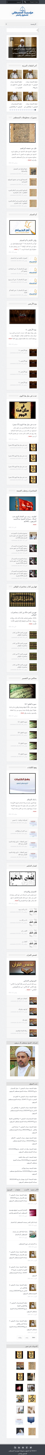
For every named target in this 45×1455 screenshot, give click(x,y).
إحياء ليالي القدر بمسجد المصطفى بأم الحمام (24, 1222)
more (29, 160)
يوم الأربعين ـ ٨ (31, 330)
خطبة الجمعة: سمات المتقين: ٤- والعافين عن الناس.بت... (31, 106)
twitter (30, 1447)
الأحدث (26, 1190)
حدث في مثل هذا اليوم (28, 396)
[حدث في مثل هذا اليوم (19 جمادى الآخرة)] (19, 1355)
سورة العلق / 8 (23, 754)
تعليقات (17, 1190)
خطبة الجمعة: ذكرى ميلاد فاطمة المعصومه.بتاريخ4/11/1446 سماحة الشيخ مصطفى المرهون (25, 1160)
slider (33, 1337)
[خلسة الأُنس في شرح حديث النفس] (32, 1365)
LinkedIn (19, 1447)
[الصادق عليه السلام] (31, 1420)
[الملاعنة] (20, 1365)
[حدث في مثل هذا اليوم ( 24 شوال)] (32, 1398)
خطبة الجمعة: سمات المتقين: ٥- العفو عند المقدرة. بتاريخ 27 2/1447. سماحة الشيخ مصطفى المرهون (22, 1099)
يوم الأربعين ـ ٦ (23, 361)
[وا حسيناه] (19, 1387)
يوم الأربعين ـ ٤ (23, 382)
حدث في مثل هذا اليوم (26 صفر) (18, 445)
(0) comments (14, 173)
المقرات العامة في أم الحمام (19, 258)
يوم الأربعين (32, 304)
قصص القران (32, 955)
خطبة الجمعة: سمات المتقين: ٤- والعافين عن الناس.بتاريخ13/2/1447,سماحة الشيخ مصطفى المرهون (23, 1110)
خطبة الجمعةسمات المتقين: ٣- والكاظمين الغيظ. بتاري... (15, 106)
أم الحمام (33, 214)
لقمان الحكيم (32, 866)
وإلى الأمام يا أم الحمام (28, 240)
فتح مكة (24, 1020)
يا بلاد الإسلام (31, 799)
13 (10, 110)
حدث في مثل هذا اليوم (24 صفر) (18, 466)
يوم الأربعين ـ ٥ (23, 372)
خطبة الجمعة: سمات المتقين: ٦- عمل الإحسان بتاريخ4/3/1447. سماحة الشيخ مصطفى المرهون (18, 1198)
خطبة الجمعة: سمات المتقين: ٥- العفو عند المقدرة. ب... (16, 84)
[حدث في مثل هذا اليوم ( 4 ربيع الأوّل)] (20, 1376)
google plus (22, 1447)
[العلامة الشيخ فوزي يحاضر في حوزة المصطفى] (20, 1398)
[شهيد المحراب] (19, 1420)
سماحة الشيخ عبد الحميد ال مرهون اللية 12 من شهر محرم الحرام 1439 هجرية (18, 561)
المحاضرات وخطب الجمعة (26, 491)
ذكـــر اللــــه (23, 920)
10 (16, 110)
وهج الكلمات (32, 767)
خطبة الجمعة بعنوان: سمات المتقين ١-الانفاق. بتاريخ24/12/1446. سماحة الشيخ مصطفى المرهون (24, 1141)
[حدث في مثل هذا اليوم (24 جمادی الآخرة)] (31, 1355)
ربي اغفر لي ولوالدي (21, 831)
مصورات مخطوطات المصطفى (25, 118)
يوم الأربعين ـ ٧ (23, 350)
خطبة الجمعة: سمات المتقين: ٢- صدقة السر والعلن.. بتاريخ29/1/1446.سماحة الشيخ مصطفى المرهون (23, 1129)
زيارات (20, 1337)
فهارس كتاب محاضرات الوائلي (25, 587)
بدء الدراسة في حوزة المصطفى (28, 1244)
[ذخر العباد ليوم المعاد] (32, 1431)
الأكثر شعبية (35, 1190)
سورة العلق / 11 (22, 722)
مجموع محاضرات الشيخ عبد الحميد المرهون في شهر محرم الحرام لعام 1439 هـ (18, 536)
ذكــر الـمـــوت (22, 909)
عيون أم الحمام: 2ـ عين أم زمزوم (17, 279)
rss (15, 1447)
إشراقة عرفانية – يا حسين (19, 820)
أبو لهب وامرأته (23, 1009)
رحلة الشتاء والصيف (21, 1031)
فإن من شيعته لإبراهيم (28, 148)
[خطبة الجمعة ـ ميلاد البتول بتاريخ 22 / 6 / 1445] (31, 1387)
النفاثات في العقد (22, 998)
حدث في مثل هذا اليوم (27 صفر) (24, 424)
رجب (27, 1337)
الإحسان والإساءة (30, 892)
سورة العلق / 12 (30, 704)
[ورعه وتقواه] (31, 1409)
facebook (26, 1447)
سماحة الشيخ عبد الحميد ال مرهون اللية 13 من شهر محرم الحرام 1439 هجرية (18, 548)
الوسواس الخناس (30, 981)
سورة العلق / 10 (22, 732)
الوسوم (9, 1190)
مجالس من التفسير (29, 678)
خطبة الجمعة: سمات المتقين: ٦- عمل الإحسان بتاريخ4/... (30, 84)
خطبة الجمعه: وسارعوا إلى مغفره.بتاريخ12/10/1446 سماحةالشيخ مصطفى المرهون (23, 1171)
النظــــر (24, 941)
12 (12, 110)
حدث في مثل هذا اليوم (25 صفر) (18, 456)
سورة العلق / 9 (23, 743)
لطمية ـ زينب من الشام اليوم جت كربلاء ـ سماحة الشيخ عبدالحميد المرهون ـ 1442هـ (24, 518)
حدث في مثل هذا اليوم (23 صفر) (18, 477)
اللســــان (24, 931)
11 (14, 110)
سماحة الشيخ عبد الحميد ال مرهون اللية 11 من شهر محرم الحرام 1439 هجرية (18, 573)
